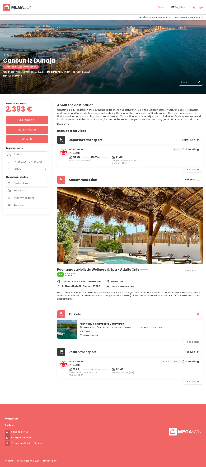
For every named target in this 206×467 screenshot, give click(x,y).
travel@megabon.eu (21, 437)
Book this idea (27, 129)
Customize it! (27, 120)
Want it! (27, 139)
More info (63, 124)
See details (193, 169)
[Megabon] (184, 432)
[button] (63, 225)
